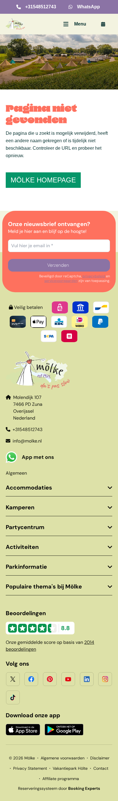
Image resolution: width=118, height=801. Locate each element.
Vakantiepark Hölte (70, 768)
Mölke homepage (43, 180)
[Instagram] (105, 679)
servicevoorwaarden (61, 280)
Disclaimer (99, 758)
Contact (100, 768)
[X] (13, 679)
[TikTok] (13, 697)
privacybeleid (93, 276)
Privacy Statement (30, 768)
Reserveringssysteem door (59, 788)
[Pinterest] (50, 679)
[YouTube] (68, 679)
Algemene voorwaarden (62, 758)
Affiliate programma (60, 778)
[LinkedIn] (87, 679)
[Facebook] (31, 679)
